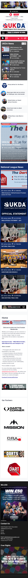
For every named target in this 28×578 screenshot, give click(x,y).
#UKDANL (16, 16)
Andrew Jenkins (8, 147)
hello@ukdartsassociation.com (11, 537)
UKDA (21, 16)
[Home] (3, 38)
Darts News (13, 124)
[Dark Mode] (18, 38)
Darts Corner (14, 18)
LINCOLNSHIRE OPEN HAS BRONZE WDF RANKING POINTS (17, 62)
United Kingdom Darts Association (14, 19)
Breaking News (6, 124)
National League (6, 126)
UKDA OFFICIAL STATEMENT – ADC (11, 220)
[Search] (22, 38)
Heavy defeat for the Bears (15, 84)
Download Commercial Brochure (10, 377)
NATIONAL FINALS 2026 (8, 246)
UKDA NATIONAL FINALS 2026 (9, 298)
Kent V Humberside (15, 74)
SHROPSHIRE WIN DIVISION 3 (9, 272)
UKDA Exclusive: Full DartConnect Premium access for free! (16, 49)
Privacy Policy (9, 538)
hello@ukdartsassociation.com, (9, 371)
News (13, 126)
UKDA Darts (9, 16)
